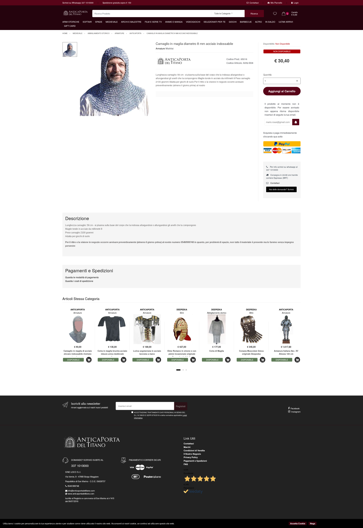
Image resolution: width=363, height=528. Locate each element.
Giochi (233, 21)
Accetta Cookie (297, 523)
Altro (258, 21)
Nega (312, 523)
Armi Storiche (70, 21)
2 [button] (183, 369)
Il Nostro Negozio (192, 453)
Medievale (112, 21)
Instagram (296, 411)
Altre (251, 312)
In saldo (270, 21)
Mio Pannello (276, 2)
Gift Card (70, 25)
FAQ (186, 464)
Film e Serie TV (153, 21)
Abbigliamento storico (216, 312)
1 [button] (178, 369)
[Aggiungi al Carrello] (89, 360)
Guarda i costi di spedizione (79, 281)
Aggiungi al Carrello (281, 91)
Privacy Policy (191, 457)
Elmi (182, 312)
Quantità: (267, 74)
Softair (87, 21)
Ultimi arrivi (286, 21)
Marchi (187, 447)
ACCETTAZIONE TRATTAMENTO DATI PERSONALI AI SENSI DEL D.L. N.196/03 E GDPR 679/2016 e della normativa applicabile (160, 415)
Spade (98, 21)
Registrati (180, 406)
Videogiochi (193, 21)
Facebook (295, 408)
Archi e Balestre (131, 21)
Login (296, 2)
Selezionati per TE (214, 21)
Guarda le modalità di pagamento (82, 277)
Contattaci (254, 2)
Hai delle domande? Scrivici (281, 189)
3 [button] (186, 369)
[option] (114, 79)
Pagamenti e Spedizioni (195, 460)
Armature (160, 48)
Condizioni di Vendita (194, 450)
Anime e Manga (173, 21)
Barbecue (246, 21)
